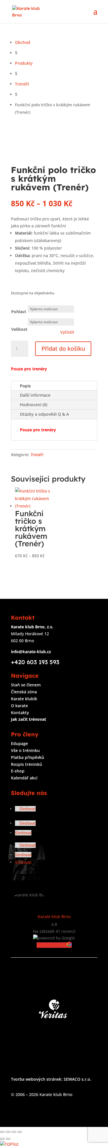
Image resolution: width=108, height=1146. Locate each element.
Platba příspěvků (27, 757)
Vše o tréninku (25, 750)
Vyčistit (67, 332)
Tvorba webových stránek (36, 1079)
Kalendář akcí (24, 778)
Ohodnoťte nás (52, 945)
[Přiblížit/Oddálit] (2, 1132)
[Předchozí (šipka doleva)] (2, 1139)
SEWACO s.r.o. (77, 1079)
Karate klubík (24, 698)
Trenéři (37, 454)
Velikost (19, 329)
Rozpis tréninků (26, 764)
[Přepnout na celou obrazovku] (8, 1132)
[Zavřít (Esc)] (19, 1132)
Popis (25, 386)
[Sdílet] (14, 1132)
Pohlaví (18, 311)
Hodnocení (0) (33, 404)
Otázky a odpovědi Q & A (44, 414)
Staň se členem (26, 685)
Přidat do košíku (63, 348)
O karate (19, 705)
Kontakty (20, 712)
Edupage (19, 743)
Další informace (35, 395)
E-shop (17, 771)
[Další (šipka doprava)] (8, 1139)
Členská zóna (24, 691)
